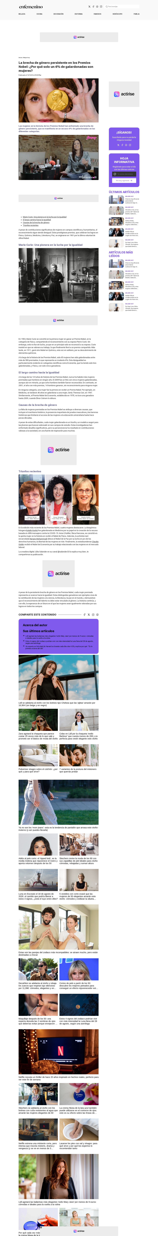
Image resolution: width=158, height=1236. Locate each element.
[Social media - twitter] (89, 6)
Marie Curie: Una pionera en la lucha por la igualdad (44, 217)
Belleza (22, 14)
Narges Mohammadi (38, 539)
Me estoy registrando (122, 180)
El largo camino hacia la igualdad (37, 220)
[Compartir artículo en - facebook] (84, 614)
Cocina (39, 14)
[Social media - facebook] (93, 6)
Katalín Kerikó (32, 530)
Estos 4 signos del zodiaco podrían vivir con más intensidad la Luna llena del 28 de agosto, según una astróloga (59, 642)
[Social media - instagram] (101, 6)
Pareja (136, 14)
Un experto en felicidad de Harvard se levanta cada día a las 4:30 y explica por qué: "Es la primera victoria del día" (58, 647)
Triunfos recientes (30, 225)
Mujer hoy (26, 57)
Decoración (58, 14)
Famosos (97, 14)
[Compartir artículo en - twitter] (89, 614)
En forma (78, 14)
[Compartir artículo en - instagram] (93, 614)
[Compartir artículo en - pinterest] (97, 614)
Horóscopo (117, 14)
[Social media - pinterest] (97, 6)
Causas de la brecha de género (36, 222)
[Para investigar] (106, 6)
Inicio (20, 57)
